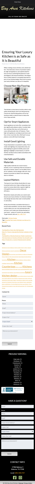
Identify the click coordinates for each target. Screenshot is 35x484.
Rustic (25, 282)
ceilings (25, 247)
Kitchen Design (12, 218)
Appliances (12, 247)
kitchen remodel (18, 267)
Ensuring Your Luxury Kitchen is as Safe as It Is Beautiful (21, 254)
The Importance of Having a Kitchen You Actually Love (17, 237)
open (27, 280)
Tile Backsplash (30, 286)
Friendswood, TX (17, 363)
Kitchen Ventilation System (7, 269)
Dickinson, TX (17, 361)
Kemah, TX (17, 367)
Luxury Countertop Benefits (23, 269)
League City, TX (17, 368)
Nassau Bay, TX (17, 370)
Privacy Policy (28, 483)
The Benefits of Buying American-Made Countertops (17, 236)
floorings (7, 256)
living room (15, 269)
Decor (23, 250)
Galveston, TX (17, 382)
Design (5, 253)
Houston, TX (17, 365)
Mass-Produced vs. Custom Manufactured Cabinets (16, 239)
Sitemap (21, 483)
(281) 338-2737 (20, 473)
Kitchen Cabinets (10, 263)
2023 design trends (6, 247)
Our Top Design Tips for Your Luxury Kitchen (14, 282)
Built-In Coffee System (19, 247)
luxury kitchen (10, 272)
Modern (15, 280)
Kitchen (11, 259)
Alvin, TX (17, 380)
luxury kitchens (15, 278)
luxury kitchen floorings (6, 278)
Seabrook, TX (17, 376)
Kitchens (27, 266)
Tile (25, 286)
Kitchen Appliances (20, 259)
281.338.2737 (23, 16)
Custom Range (17, 250)
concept (12, 250)
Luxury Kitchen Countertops (19, 272)
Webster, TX (17, 378)
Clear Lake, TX (17, 359)
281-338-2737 (21, 214)
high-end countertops (13, 256)
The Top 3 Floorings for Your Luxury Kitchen (20, 284)
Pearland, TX (17, 374)
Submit (10, 344)
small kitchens (8, 284)
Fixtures (3, 256)
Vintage (3, 288)
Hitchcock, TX (17, 384)
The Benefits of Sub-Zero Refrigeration (13, 230)
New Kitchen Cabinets (21, 280)
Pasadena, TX (17, 372)
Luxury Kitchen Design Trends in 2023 (25, 276)
